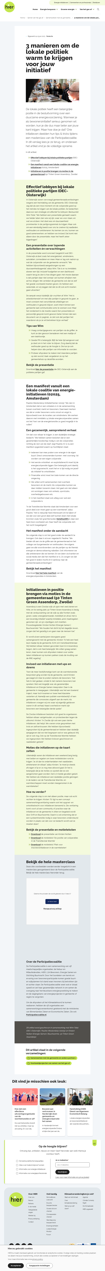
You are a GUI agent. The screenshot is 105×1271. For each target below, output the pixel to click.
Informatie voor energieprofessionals (33, 1173)
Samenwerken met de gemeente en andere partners (53, 1058)
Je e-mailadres (61, 1160)
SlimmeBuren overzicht (50, 1198)
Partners (31, 1203)
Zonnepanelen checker (51, 1216)
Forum (48, 1234)
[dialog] (52, 1258)
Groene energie (67, 9)
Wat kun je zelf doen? (69, 1207)
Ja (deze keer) (52, 901)
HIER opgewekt (88, 1209)
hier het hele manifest (46, 573)
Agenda (85, 1197)
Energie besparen (47, 9)
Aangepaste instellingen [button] (39, 1266)
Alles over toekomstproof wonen (31, 1165)
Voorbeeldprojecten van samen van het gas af (50, 1063)
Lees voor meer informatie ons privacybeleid (72, 1177)
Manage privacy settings (52, 908)
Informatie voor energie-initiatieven (32, 1169)
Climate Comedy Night (88, 1202)
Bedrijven (96, 2)
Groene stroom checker (51, 1210)
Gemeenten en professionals (80, 2)
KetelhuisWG (63, 519)
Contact (30, 1222)
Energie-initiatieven (61, 2)
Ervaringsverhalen (52, 1226)
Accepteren (16, 1266)
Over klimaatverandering (71, 1202)
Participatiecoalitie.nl (36, 1015)
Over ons (31, 1197)
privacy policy (37, 1259)
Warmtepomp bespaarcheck (51, 1221)
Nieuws (30, 1200)
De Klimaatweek (88, 1206)
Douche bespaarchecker (51, 1204)
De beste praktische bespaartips (31, 1161)
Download (36, 834)
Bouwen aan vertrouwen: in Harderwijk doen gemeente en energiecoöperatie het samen (50, 1115)
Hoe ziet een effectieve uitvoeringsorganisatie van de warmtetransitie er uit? (25, 1114)
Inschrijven (62, 1172)
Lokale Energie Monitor (51, 1230)
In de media (32, 1206)
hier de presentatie (45, 369)
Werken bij (31, 1215)
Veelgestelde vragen (32, 1211)
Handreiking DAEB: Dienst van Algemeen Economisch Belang (79, 1111)
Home (35, 9)
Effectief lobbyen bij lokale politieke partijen (51, 158)
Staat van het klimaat (71, 1197)
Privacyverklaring (33, 1219)
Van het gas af (86, 9)
